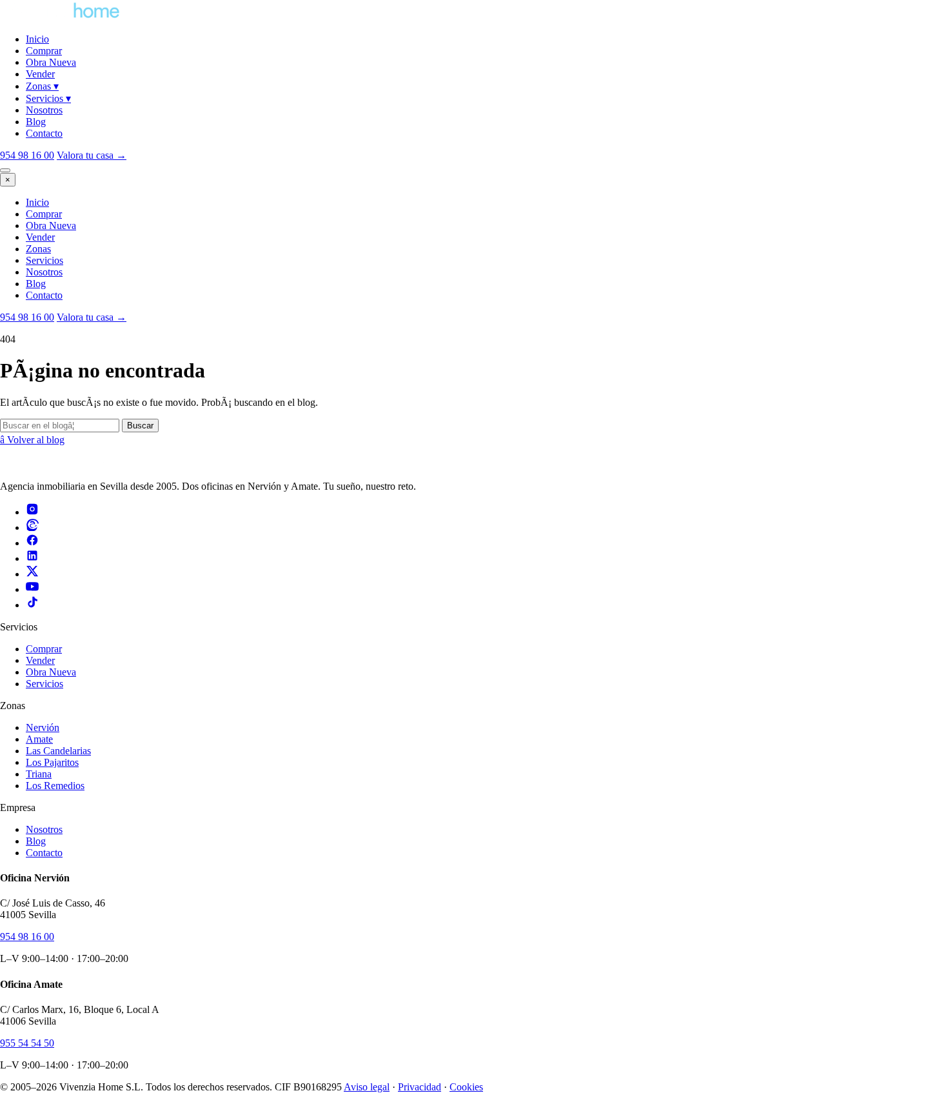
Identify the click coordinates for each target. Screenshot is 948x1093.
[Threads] (32, 527)
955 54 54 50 (27, 1043)
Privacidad (419, 1086)
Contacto (44, 133)
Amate (39, 739)
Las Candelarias (58, 750)
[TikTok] (32, 604)
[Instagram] (32, 511)
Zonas (42, 86)
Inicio (37, 39)
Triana (39, 773)
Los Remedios (55, 785)
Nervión (42, 727)
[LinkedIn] (32, 558)
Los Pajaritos (52, 762)
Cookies (466, 1086)
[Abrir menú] (5, 170)
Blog (36, 121)
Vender (40, 73)
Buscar (140, 425)
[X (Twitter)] (32, 573)
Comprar (44, 50)
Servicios (48, 98)
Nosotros (44, 110)
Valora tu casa (91, 155)
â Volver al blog (32, 439)
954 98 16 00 (27, 155)
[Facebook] (32, 542)
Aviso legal (367, 1086)
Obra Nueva (51, 62)
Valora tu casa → (91, 317)
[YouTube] (32, 589)
